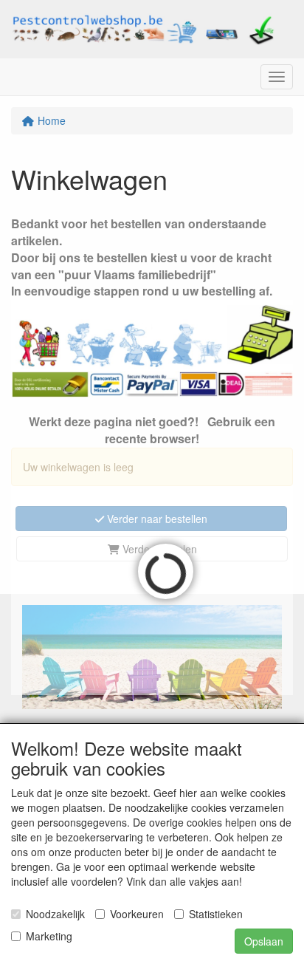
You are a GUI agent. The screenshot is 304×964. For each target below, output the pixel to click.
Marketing (49, 936)
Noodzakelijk (55, 913)
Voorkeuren (137, 913)
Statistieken (216, 913)
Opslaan (263, 941)
